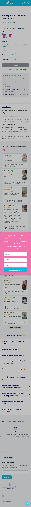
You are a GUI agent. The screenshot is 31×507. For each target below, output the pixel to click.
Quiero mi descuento (15, 270)
